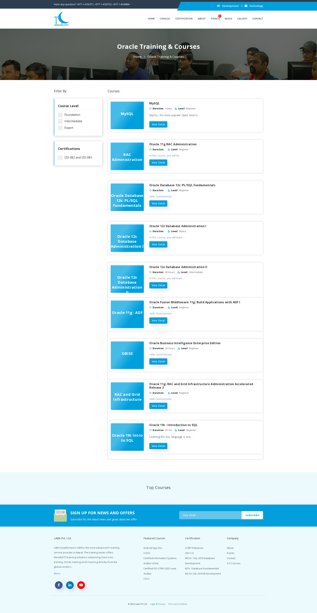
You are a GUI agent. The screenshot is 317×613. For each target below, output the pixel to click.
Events (215, 18)
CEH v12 (189, 553)
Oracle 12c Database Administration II (178, 267)
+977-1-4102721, (85, 4)
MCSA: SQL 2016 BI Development (203, 573)
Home (151, 18)
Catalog (165, 18)
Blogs (228, 18)
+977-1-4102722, (103, 4)
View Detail (158, 124)
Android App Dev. (153, 548)
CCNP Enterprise (194, 548)
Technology (256, 6)
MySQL (154, 103)
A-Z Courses (234, 563)
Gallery (242, 18)
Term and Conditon (177, 604)
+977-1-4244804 (121, 4)
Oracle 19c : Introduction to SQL (173, 425)
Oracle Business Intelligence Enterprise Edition (185, 343)
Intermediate (73, 121)
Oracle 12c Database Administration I (177, 226)
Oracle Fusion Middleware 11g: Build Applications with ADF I (194, 302)
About (202, 18)
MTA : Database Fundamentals (202, 568)
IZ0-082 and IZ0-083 (78, 157)
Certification (184, 18)
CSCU (146, 578)
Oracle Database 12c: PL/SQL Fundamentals (182, 185)
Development (230, 6)
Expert (68, 128)
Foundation (72, 115)
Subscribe (252, 515)
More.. (57, 573)
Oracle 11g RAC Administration (173, 144)
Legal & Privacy (157, 604)
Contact (257, 18)
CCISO (146, 553)
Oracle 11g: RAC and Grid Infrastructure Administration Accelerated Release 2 (201, 386)
